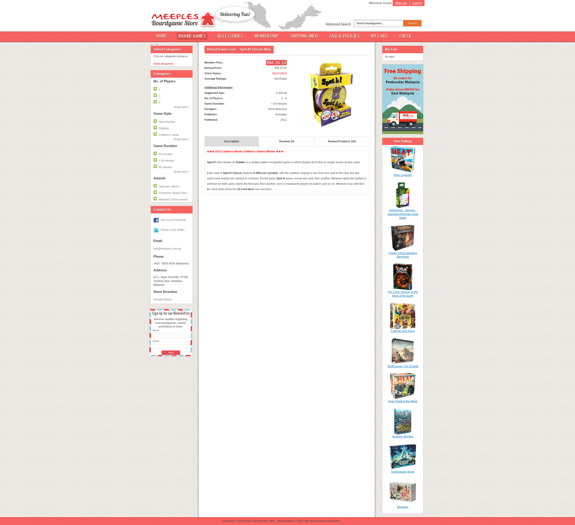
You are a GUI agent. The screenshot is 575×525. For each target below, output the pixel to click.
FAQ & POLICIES (344, 36)
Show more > (182, 107)
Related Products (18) (342, 141)
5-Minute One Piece (403, 331)
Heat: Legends (403, 175)
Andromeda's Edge (402, 471)
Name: (156, 330)
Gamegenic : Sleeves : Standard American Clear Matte (402, 214)
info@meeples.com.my (167, 248)
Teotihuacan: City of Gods (402, 366)
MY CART (379, 36)
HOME (161, 36)
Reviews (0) (286, 141)
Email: (156, 341)
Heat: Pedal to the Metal (402, 401)
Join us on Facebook (173, 220)
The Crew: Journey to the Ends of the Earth (402, 293)
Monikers (402, 507)
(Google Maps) (162, 299)
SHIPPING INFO (304, 36)
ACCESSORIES (230, 36)
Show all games (163, 63)
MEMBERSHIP (267, 36)
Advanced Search (338, 24)
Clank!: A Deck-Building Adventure (403, 255)
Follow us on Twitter (173, 229)
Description (231, 141)
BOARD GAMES (192, 36)
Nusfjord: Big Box (402, 436)
